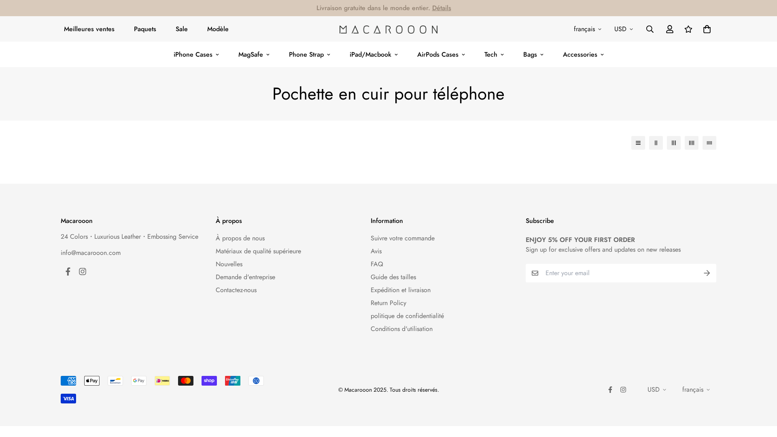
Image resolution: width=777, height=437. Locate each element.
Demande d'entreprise (245, 277)
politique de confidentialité (407, 315)
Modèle (218, 29)
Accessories (580, 54)
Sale (182, 29)
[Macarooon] (388, 29)
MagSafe (250, 54)
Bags (530, 54)
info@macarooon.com (91, 252)
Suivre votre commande (403, 238)
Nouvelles (229, 264)
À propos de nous (240, 238)
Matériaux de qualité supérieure (258, 251)
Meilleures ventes (89, 29)
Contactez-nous (236, 290)
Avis (376, 251)
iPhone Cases (193, 54)
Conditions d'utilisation (402, 328)
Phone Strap (306, 54)
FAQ (377, 264)
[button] (705, 29)
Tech (490, 54)
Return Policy (388, 303)
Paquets (145, 29)
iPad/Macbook (370, 54)
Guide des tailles (393, 277)
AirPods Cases (438, 54)
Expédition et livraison (401, 290)
